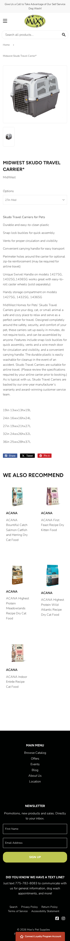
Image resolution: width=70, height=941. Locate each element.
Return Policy (49, 907)
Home (6, 45)
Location (35, 781)
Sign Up (35, 857)
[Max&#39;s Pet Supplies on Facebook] (57, 919)
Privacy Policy (29, 907)
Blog (35, 770)
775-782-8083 (26, 883)
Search (14, 907)
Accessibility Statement (45, 911)
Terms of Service (18, 911)
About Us (35, 776)
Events (35, 764)
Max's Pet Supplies (38, 929)
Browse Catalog (35, 753)
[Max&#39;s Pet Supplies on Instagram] (63, 919)
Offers (35, 758)
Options (8, 191)
